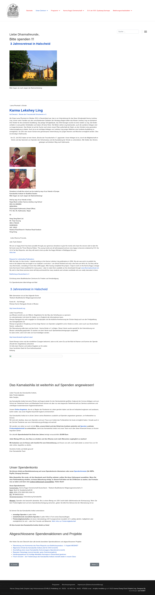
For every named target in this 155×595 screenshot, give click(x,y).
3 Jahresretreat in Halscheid (28, 289)
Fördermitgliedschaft (17, 428)
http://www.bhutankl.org (17, 308)
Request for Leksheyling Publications (21, 259)
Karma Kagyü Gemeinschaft (72, 10)
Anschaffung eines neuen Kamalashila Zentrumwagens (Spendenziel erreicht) (39, 550)
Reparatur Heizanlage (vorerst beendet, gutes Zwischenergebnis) (35, 552)
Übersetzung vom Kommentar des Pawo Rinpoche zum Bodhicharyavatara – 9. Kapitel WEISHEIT (45, 545)
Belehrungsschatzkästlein (121, 10)
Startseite (29, 10)
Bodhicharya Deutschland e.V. (19, 274)
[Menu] (145, 31)
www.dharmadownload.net (90, 268)
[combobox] (128, 32)
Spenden (83, 426)
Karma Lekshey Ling (26, 110)
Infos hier (12, 252)
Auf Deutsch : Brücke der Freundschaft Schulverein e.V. (28, 114)
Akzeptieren (5, 593)
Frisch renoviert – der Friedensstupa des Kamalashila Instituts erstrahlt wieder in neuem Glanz (44, 556)
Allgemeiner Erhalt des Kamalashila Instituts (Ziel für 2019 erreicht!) (35, 548)
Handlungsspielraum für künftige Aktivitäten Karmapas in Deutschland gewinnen (39, 554)
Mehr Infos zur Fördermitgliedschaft (64, 521)
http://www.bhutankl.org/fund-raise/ (21, 337)
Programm (54, 10)
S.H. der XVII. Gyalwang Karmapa (98, 10)
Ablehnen (17, 593)
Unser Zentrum (41, 10)
